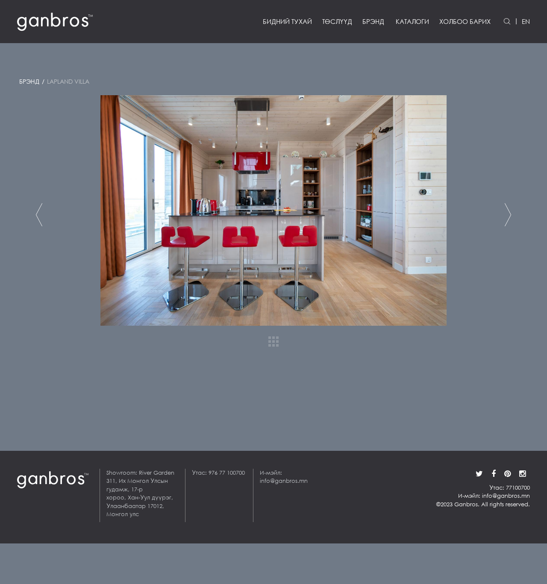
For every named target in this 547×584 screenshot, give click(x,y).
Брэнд (373, 22)
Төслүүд (337, 22)
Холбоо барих (465, 22)
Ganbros (38, 396)
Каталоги (412, 22)
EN (526, 22)
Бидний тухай (287, 22)
